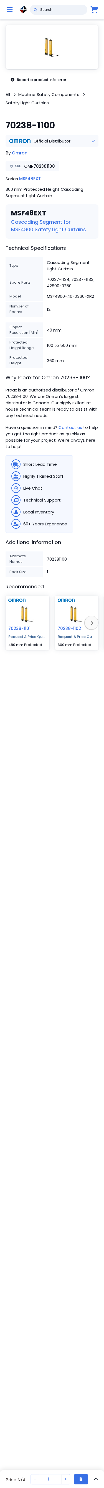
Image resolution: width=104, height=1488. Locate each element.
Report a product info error (41, 79)
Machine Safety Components (48, 94)
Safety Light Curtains (27, 103)
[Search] (35, 9)
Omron (19, 153)
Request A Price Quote (27, 637)
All (8, 94)
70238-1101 (19, 628)
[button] (52, 47)
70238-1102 (69, 628)
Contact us (70, 427)
